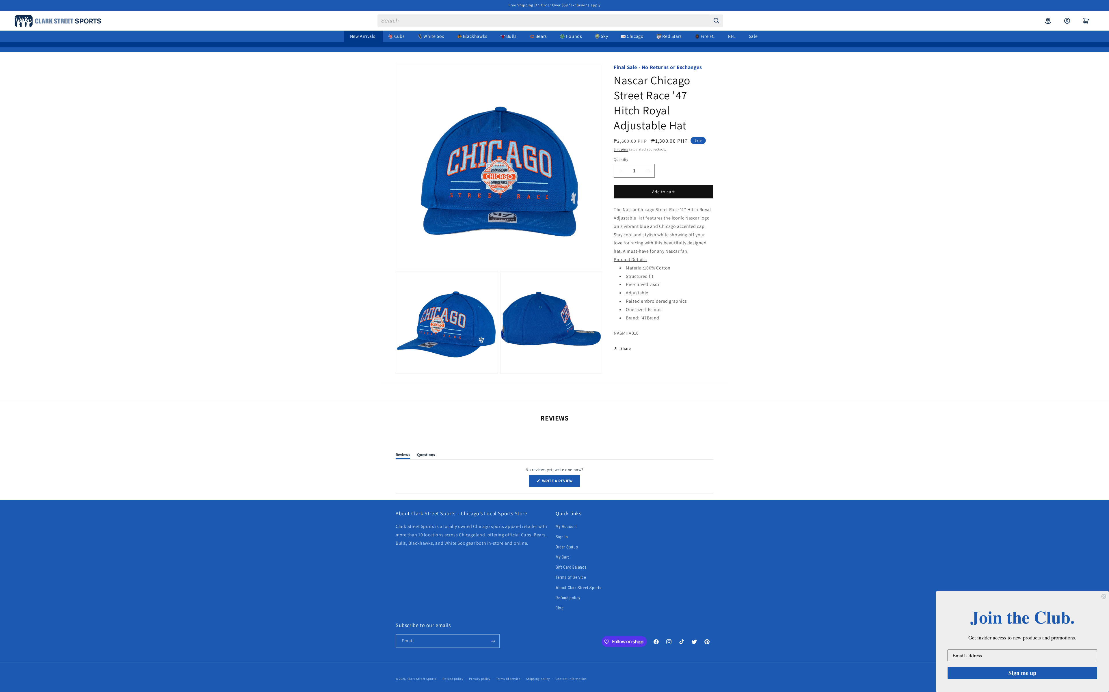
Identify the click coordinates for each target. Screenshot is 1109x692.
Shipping (621, 149)
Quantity (621, 159)
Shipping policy (538, 678)
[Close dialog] (1104, 596)
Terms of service (508, 678)
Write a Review (560, 482)
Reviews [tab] (403, 455)
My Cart (562, 557)
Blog (559, 608)
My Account (566, 526)
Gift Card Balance (571, 567)
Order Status (567, 547)
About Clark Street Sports (579, 587)
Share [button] (625, 348)
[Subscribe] (493, 641)
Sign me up (1022, 673)
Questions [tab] (426, 455)
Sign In (562, 537)
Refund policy (568, 598)
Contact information (571, 678)
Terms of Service (571, 577)
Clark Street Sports (421, 679)
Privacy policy (479, 678)
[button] (1086, 20)
